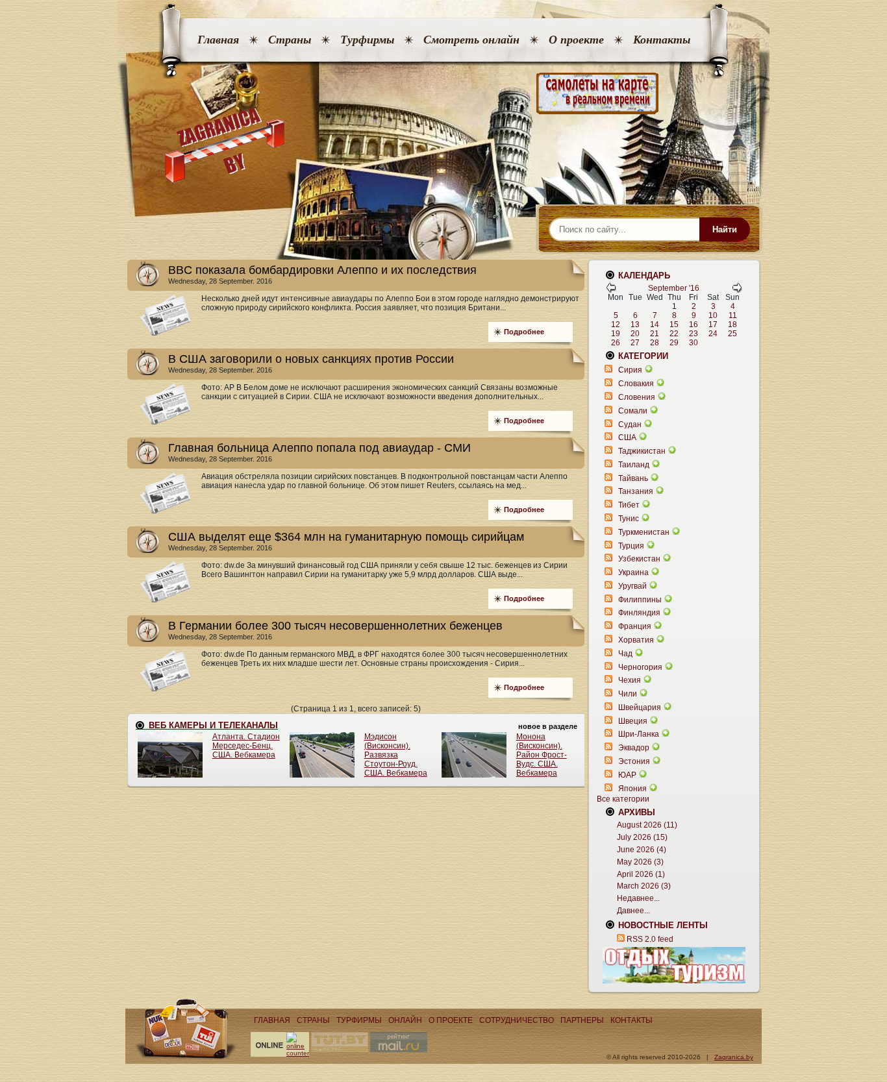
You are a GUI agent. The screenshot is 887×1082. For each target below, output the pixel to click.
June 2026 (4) (641, 849)
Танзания (635, 491)
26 (615, 342)
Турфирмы (367, 39)
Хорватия (636, 640)
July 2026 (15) (642, 837)
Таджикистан (642, 451)
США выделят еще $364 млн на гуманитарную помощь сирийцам (346, 536)
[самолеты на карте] (443, 94)
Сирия (630, 370)
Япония (632, 788)
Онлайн (405, 1020)
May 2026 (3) (640, 862)
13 (635, 324)
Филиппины (640, 599)
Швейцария (639, 707)
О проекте (576, 39)
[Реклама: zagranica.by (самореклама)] (674, 965)
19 (615, 333)
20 (635, 333)
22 (674, 333)
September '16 (673, 288)
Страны (289, 39)
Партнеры (582, 1020)
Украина (633, 572)
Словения (636, 397)
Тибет (629, 505)
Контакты (661, 39)
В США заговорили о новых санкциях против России (311, 358)
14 (654, 324)
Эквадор (633, 747)
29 (674, 342)
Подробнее (524, 332)
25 (732, 333)
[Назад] (611, 290)
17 (713, 324)
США (627, 437)
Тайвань (633, 478)
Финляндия (639, 612)
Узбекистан (639, 558)
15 (674, 324)
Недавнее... (638, 898)
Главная (218, 39)
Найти (724, 229)
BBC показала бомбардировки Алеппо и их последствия (322, 270)
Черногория (640, 667)
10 (713, 315)
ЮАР (627, 775)
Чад (625, 653)
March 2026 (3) (644, 886)
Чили (627, 693)
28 (654, 342)
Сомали (632, 410)
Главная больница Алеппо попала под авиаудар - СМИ (319, 447)
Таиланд (633, 464)
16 (693, 324)
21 (654, 333)
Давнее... (633, 910)
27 (635, 342)
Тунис (628, 518)
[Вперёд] (737, 290)
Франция (634, 626)
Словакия (636, 383)
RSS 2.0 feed (650, 939)
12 (615, 324)
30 (693, 342)
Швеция (632, 721)
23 (693, 333)
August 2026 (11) (647, 825)
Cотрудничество (516, 1020)
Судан (630, 424)
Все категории (623, 799)
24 (713, 333)
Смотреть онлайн (471, 39)
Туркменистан (643, 532)
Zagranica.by (733, 1057)
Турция (631, 545)
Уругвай (632, 586)
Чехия (629, 680)
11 (733, 315)
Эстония (634, 761)
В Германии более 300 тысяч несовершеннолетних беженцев (335, 625)
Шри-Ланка (638, 734)
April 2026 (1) (641, 874)
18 (732, 324)
